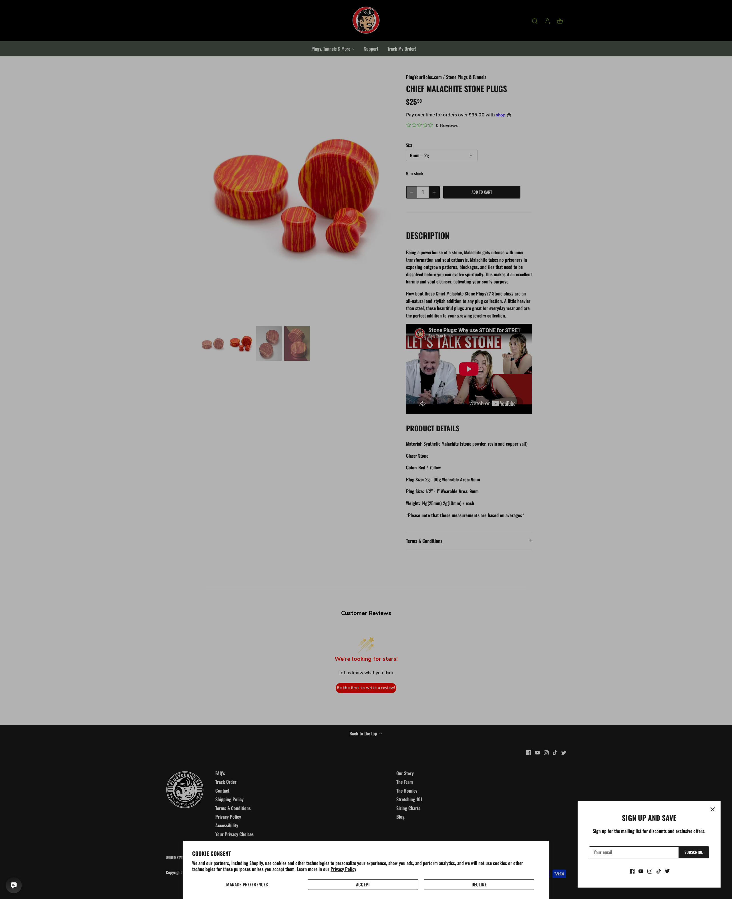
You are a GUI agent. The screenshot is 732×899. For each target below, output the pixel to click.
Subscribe (694, 852)
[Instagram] (649, 871)
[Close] (712, 809)
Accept (363, 884)
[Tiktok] (658, 871)
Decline (479, 884)
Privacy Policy (343, 869)
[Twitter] (667, 871)
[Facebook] (632, 871)
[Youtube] (640, 871)
